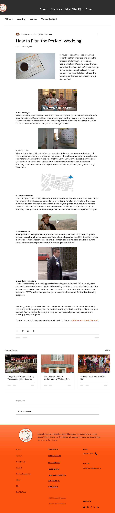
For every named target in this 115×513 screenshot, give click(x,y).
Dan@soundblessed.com (92, 468)
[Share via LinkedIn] (28, 331)
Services (19, 456)
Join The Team (21, 492)
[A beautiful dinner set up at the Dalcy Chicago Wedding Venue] (21, 364)
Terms (51, 504)
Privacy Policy (60, 504)
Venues (33, 19)
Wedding (21, 19)
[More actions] (97, 34)
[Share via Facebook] (17, 331)
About (18, 480)
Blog (17, 486)
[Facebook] (91, 507)
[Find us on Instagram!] (88, 507)
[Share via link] (33, 331)
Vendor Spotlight (49, 19)
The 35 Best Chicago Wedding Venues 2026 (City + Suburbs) (21, 377)
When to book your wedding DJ (93, 377)
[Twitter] (94, 507)
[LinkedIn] (98, 507)
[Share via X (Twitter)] (22, 331)
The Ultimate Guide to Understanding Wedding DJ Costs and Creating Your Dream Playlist (56, 377)
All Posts (9, 19)
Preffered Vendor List (23, 474)
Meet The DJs (20, 462)
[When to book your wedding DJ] (94, 364)
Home (18, 450)
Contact (19, 468)
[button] (57, 100)
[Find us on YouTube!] (84, 507)
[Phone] (96, 453)
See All (107, 350)
